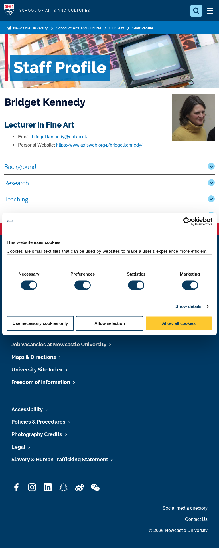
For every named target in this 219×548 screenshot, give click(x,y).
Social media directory (185, 508)
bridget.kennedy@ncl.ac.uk (59, 136)
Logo (9, 10)
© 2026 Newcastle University (178, 530)
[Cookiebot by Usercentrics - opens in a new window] (187, 221)
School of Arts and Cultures (79, 28)
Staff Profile (142, 28)
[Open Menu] (210, 11)
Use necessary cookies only (40, 323)
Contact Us (196, 519)
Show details (188, 306)
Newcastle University (30, 28)
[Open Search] (196, 11)
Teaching (16, 199)
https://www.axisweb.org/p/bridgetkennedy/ (99, 144)
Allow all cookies (179, 323)
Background (20, 166)
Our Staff (117, 28)
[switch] (82, 285)
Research (16, 182)
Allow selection (109, 323)
